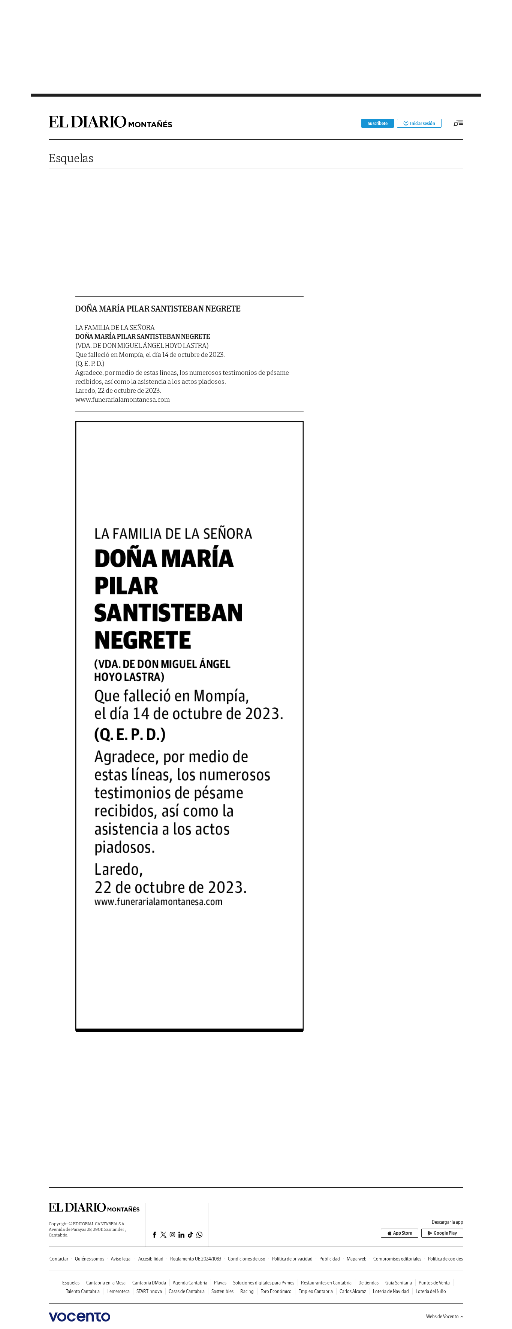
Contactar (58, 1259)
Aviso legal (121, 1259)
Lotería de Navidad (391, 1291)
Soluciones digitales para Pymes (263, 1283)
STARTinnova (149, 1291)
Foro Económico (276, 1291)
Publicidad (329, 1259)
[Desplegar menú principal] (458, 123)
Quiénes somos (89, 1259)
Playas (220, 1283)
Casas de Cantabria (187, 1291)
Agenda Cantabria (190, 1283)
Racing (247, 1291)
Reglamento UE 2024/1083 (195, 1259)
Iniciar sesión (422, 123)
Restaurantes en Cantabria (326, 1283)
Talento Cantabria (83, 1291)
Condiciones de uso (246, 1259)
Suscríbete (378, 123)
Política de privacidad (292, 1259)
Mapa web (357, 1259)
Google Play (445, 1233)
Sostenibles (222, 1291)
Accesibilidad (150, 1259)
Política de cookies (445, 1259)
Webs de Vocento (442, 1316)
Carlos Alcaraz (353, 1291)
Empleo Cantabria (315, 1291)
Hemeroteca (118, 1291)
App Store (402, 1233)
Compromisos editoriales (397, 1259)
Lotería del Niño (431, 1291)
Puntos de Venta (434, 1283)
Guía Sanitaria (398, 1283)
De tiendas (368, 1283)
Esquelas (71, 158)
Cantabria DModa (149, 1283)
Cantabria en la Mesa (106, 1283)
